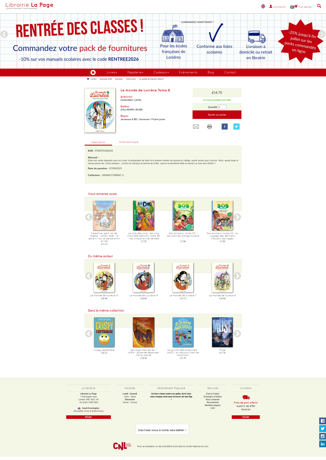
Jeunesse (119, 79)
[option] (163, 34)
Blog (211, 72)
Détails (88, 417)
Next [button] (322, 30)
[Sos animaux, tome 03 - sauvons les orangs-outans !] (183, 215)
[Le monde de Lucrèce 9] (143, 278)
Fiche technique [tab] (129, 142)
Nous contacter (213, 399)
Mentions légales (213, 405)
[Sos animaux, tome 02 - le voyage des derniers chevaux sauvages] (222, 215)
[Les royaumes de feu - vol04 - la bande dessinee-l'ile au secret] (143, 332)
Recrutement (213, 402)
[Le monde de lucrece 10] (104, 278)
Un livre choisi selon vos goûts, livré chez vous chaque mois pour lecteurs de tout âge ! (171, 397)
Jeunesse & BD (106, 79)
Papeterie (134, 72)
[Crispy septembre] (104, 332)
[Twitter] (237, 126)
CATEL (138, 100)
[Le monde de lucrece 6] (222, 278)
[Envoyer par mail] (197, 126)
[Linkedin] (322, 444)
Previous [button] (4, 30)
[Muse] (222, 332)
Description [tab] (98, 142)
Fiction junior (131, 79)
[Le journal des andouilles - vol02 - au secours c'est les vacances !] (183, 332)
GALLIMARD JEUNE (132, 109)
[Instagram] (322, 436)
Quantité (212, 107)
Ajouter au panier (217, 114)
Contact (230, 72)
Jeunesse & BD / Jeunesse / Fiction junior (143, 119)
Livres (111, 72)
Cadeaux (160, 72)
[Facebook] (224, 126)
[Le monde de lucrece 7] (183, 278)
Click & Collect (212, 394)
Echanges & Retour (213, 396)
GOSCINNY (127, 100)
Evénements (188, 72)
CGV (213, 408)
